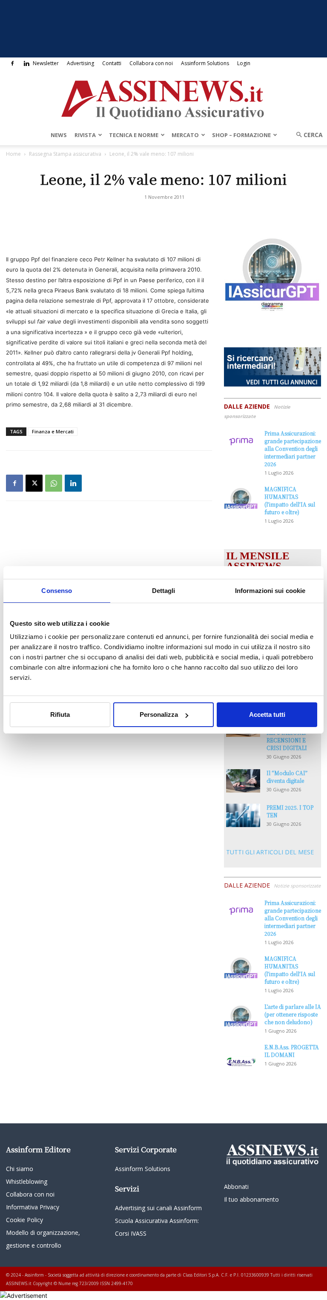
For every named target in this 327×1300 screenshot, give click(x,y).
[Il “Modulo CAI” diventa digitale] (243, 781)
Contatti (111, 63)
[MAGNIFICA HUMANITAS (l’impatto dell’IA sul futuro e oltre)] (241, 497)
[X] (34, 483)
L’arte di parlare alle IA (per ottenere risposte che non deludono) (292, 1014)
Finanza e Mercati (53, 431)
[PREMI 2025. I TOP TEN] (243, 815)
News (59, 135)
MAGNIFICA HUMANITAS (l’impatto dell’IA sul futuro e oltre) (289, 500)
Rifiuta (60, 714)
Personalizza (159, 714)
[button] (306, 135)
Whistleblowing (26, 1181)
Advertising (80, 63)
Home (13, 153)
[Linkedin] (26, 63)
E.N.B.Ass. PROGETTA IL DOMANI (291, 1050)
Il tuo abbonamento (251, 1199)
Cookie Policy (24, 1220)
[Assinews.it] (163, 97)
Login (243, 63)
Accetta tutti (267, 714)
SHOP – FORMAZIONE (241, 135)
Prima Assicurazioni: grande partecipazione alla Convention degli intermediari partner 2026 (292, 448)
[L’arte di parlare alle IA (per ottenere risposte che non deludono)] (241, 1014)
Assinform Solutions (205, 63)
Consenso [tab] (56, 590)
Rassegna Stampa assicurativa (65, 153)
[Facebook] (12, 63)
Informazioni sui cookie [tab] (270, 590)
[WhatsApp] (53, 483)
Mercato (185, 135)
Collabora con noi (151, 63)
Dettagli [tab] (163, 590)
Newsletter (46, 63)
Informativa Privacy (32, 1207)
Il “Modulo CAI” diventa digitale (287, 776)
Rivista (85, 135)
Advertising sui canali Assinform (158, 1208)
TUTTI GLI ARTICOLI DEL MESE (270, 852)
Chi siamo (19, 1169)
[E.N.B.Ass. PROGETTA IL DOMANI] (241, 1055)
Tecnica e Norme (133, 135)
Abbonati (236, 1187)
